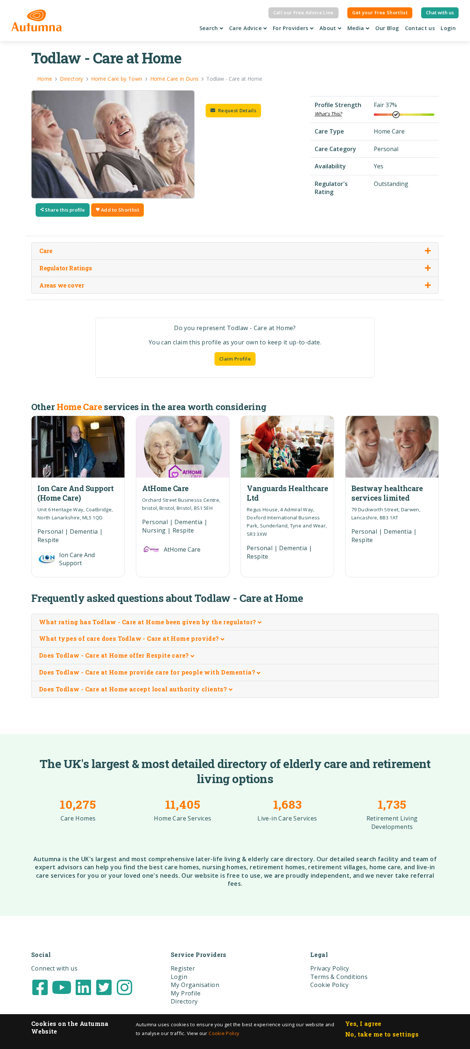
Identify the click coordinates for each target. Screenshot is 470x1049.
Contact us (420, 28)
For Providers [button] (291, 28)
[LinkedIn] (83, 987)
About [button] (328, 28)
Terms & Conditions (339, 977)
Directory (184, 1001)
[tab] (235, 622)
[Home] (36, 20)
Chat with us (440, 12)
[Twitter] (104, 987)
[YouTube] (62, 987)
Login (448, 28)
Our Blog (387, 28)
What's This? (328, 113)
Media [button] (356, 28)
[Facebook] (40, 987)
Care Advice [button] (246, 28)
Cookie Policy (224, 1033)
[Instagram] (124, 987)
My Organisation (195, 985)
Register (183, 968)
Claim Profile (235, 358)
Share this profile (64, 209)
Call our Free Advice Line (303, 12)
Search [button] (209, 28)
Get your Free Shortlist (380, 12)
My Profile (185, 993)
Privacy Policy (329, 968)
